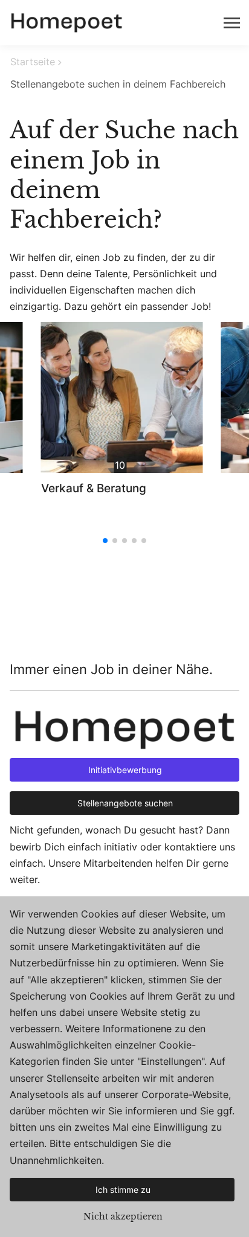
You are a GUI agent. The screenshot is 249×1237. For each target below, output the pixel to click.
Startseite (32, 62)
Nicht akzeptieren (123, 1216)
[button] (105, 540)
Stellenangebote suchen (125, 803)
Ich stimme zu (122, 1189)
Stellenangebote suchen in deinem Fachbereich (117, 84)
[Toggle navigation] (232, 22)
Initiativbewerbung (125, 770)
